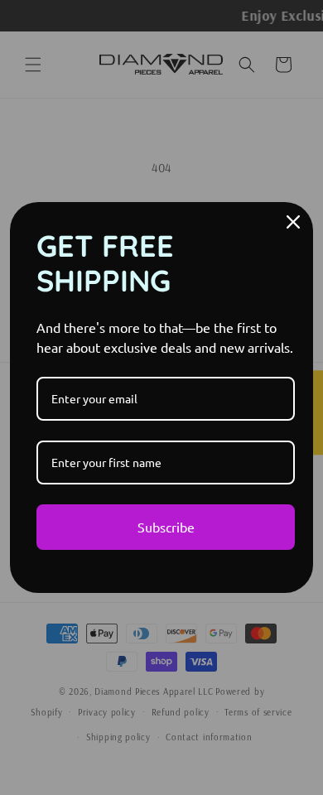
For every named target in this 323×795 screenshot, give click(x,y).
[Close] (293, 222)
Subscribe (166, 526)
